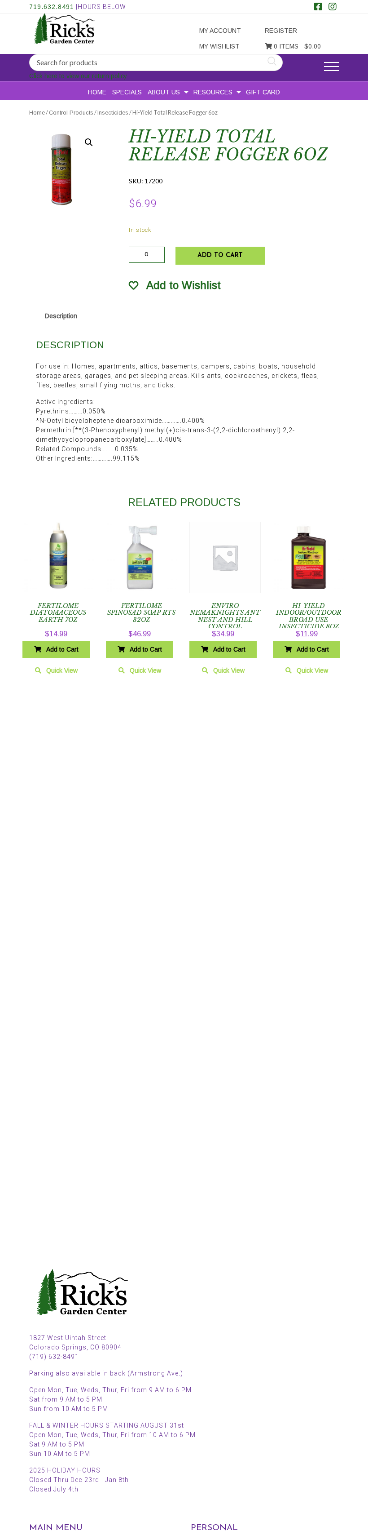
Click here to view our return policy (78, 76)
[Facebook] (318, 7)
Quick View (62, 670)
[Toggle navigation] (331, 67)
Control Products (71, 112)
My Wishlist (219, 46)
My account (220, 30)
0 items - (296, 46)
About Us (164, 92)
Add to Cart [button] (62, 649)
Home (97, 92)
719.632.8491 (51, 6)
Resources (212, 92)
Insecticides (112, 112)
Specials (127, 92)
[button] (89, 142)
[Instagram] (332, 7)
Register (281, 30)
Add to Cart (220, 255)
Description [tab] (61, 316)
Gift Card (263, 92)
